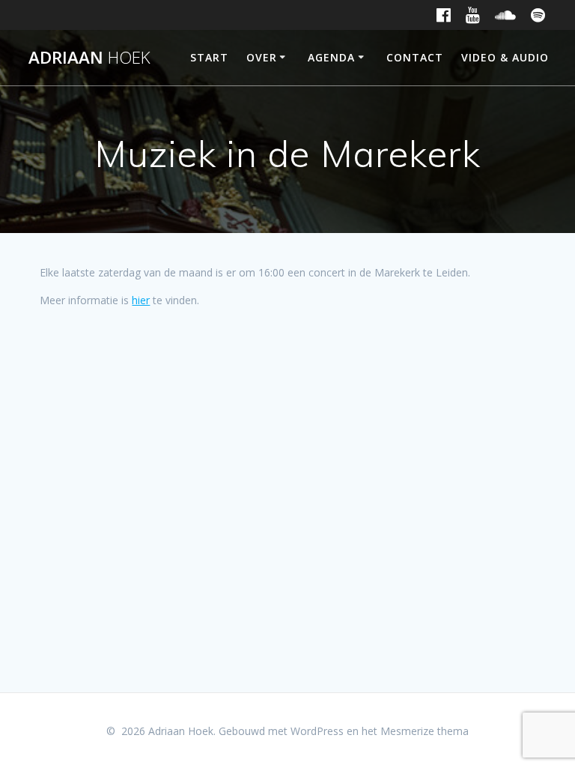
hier (141, 300)
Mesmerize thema (424, 731)
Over (261, 57)
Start (209, 57)
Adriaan (89, 57)
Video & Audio (505, 57)
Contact (414, 57)
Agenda (331, 57)
